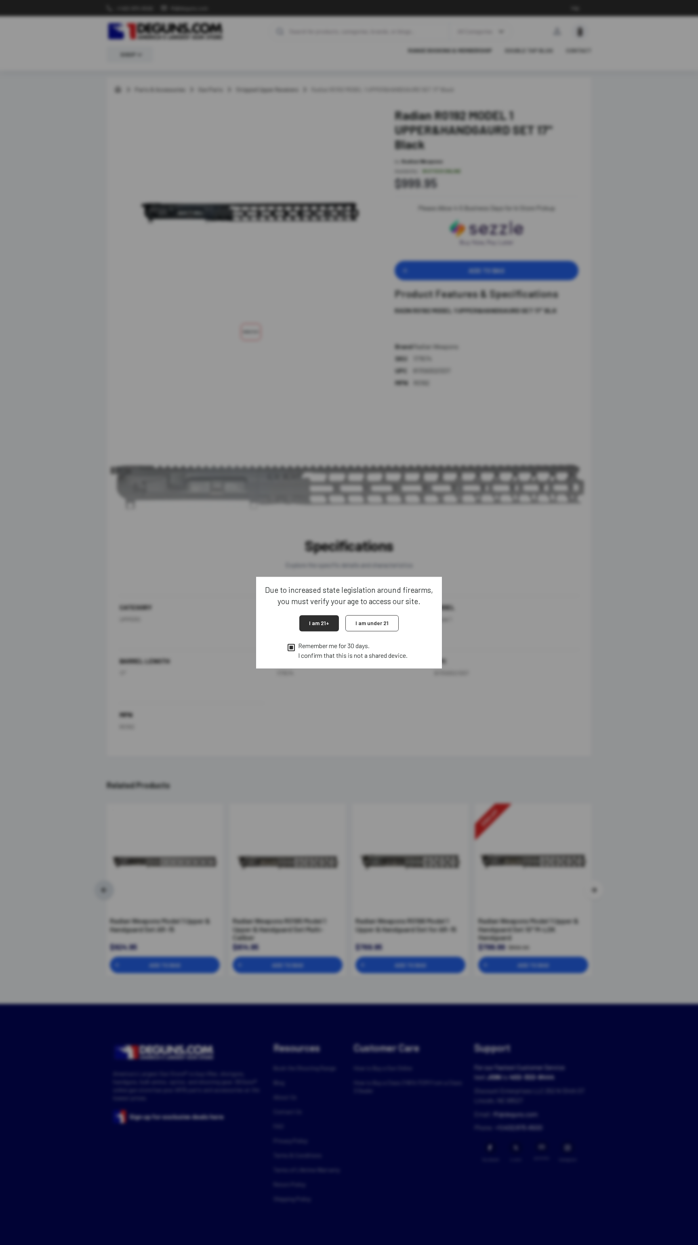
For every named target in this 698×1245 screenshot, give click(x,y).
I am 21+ (319, 623)
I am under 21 (372, 623)
